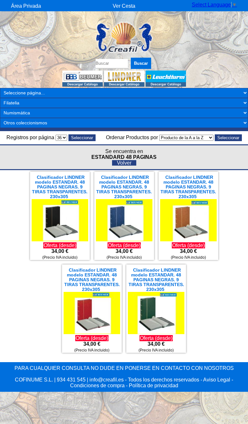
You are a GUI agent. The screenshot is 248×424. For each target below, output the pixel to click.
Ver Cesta (124, 6)
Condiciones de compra (97, 385)
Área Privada (26, 6)
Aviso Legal (216, 379)
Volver (124, 163)
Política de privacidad (153, 385)
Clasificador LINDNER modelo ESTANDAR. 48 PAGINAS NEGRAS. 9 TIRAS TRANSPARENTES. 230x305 (60, 187)
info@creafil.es (106, 379)
